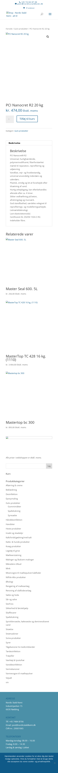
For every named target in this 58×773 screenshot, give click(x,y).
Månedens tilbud (13, 564)
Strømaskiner (12, 633)
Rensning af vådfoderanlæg (18, 590)
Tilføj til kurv (27, 119)
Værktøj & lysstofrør (15, 660)
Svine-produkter (13, 638)
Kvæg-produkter (13, 546)
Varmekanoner (13, 669)
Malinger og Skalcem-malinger (20, 559)
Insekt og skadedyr (14, 533)
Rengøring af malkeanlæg (17, 586)
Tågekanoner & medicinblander (20, 647)
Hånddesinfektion (14, 519)
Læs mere (34, 767)
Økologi (9, 581)
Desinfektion (12, 494)
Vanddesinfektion (14, 664)
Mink (8, 568)
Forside (9, 28)
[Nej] (54, 763)
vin (7, 682)
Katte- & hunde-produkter (18, 542)
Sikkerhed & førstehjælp (17, 608)
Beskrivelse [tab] (14, 143)
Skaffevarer (11, 612)
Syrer (8, 642)
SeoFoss (9, 603)
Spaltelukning (14, 511)
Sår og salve (11, 599)
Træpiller (10, 655)
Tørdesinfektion (13, 651)
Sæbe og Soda (12, 595)
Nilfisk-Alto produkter (16, 577)
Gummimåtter (14, 506)
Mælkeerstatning (13, 555)
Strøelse (9, 629)
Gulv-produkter (21, 28)
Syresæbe (12, 515)
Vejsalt (9, 678)
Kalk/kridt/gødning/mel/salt (19, 537)
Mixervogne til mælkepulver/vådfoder (23, 572)
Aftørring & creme (14, 485)
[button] (47, 36)
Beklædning (11, 489)
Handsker (10, 524)
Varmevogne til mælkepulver (19, 673)
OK (19, 767)
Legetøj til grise (13, 550)
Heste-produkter (13, 528)
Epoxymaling (12, 498)
